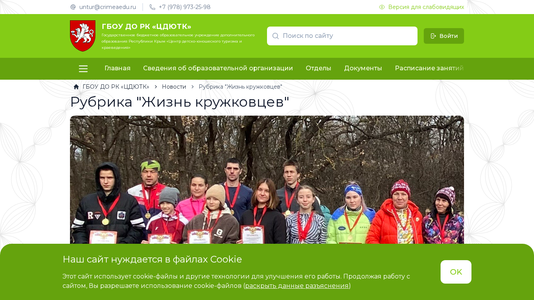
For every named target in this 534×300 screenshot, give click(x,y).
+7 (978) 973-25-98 (185, 7)
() (297, 285)
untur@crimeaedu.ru (107, 7)
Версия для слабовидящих (426, 7)
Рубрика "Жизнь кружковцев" (240, 86)
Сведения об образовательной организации (218, 68)
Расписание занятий (429, 68)
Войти (448, 35)
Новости (174, 86)
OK (456, 272)
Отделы (319, 68)
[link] (111, 87)
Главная (117, 68)
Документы (363, 68)
